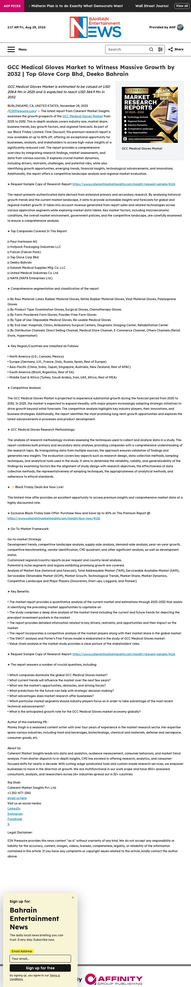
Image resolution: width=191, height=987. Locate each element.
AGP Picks (12, 6)
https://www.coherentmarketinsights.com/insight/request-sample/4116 (124, 184)
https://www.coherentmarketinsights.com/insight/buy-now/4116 (53, 518)
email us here (17, 798)
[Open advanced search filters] (160, 49)
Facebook (14, 819)
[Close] (73, 897)
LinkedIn (13, 808)
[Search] (151, 49)
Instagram (15, 814)
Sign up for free (40, 968)
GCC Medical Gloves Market (82, 116)
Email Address (22, 951)
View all (182, 6)
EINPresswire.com (22, 111)
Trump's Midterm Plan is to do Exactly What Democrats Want (70, 6)
